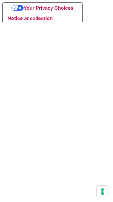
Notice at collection (30, 18)
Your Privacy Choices (49, 8)
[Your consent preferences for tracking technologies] (102, 191)
